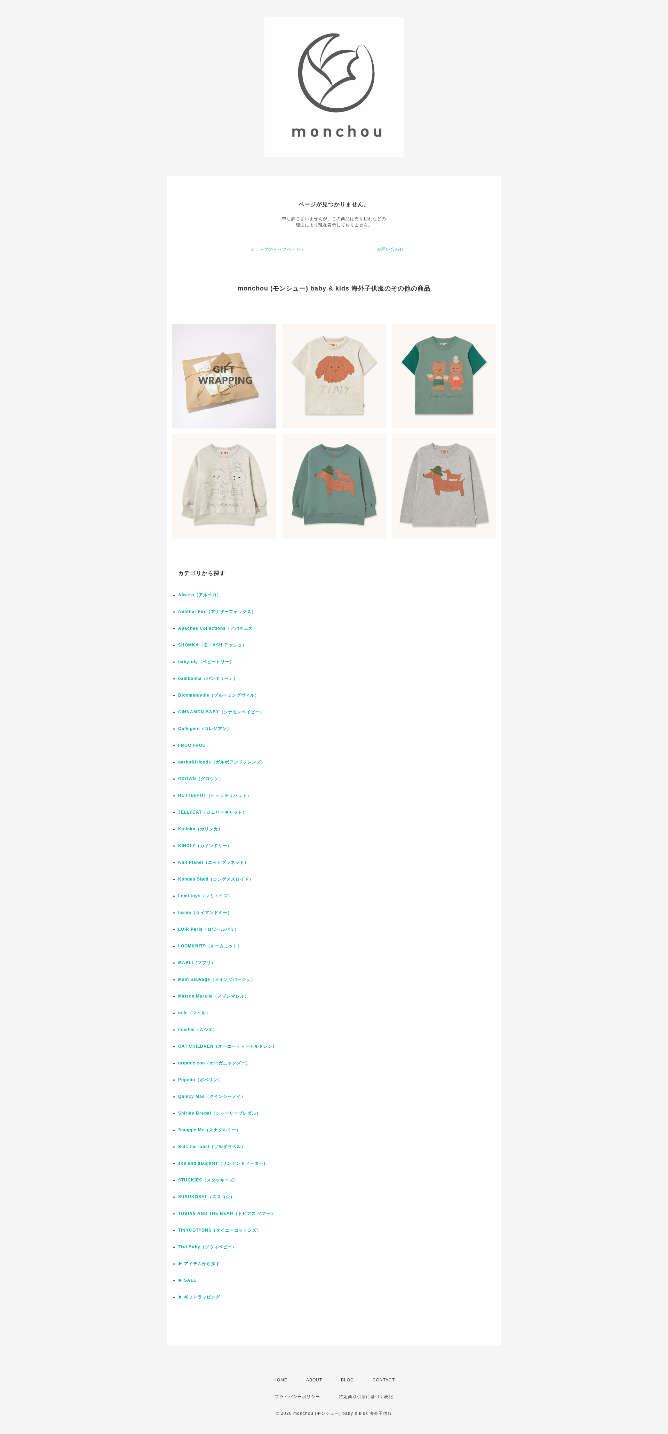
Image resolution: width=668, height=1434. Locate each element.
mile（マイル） (194, 1012)
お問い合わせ (390, 249)
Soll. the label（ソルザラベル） (212, 1146)
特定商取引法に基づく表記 (366, 1396)
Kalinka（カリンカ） (200, 829)
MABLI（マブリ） (197, 962)
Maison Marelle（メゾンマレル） (213, 996)
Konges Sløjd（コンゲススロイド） (216, 879)
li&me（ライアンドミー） (205, 912)
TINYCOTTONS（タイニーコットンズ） (219, 1230)
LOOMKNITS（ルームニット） (210, 946)
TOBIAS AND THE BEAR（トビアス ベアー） (227, 1213)
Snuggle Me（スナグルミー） (209, 1129)
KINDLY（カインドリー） (205, 845)
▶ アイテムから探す (199, 1263)
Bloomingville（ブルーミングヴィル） (218, 695)
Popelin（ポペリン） (200, 1079)
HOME (280, 1380)
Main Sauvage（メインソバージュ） (216, 979)
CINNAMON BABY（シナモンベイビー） (221, 712)
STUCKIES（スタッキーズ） (208, 1180)
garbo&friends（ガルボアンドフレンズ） (221, 762)
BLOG (347, 1380)
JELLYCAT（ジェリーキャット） (212, 812)
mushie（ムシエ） (197, 1029)
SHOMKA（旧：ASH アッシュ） (212, 645)
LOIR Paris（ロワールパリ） (208, 929)
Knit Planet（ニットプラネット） (213, 862)
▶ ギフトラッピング (199, 1297)
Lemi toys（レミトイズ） (205, 895)
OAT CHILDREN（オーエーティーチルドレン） (227, 1046)
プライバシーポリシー (297, 1396)
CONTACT (384, 1380)
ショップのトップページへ (277, 249)
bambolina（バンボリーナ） (208, 678)
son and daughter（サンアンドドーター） (223, 1163)
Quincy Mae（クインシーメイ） (212, 1096)
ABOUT (314, 1380)
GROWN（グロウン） (200, 778)
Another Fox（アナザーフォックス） (217, 611)
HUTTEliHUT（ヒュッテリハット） (215, 795)
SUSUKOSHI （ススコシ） (206, 1196)
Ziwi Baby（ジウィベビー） (207, 1247)
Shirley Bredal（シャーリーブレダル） (219, 1113)
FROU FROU (192, 745)
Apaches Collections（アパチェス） (217, 628)
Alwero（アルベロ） (199, 594)
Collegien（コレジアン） (204, 728)
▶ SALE (187, 1280)
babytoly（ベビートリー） (206, 661)
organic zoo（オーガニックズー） (214, 1063)
